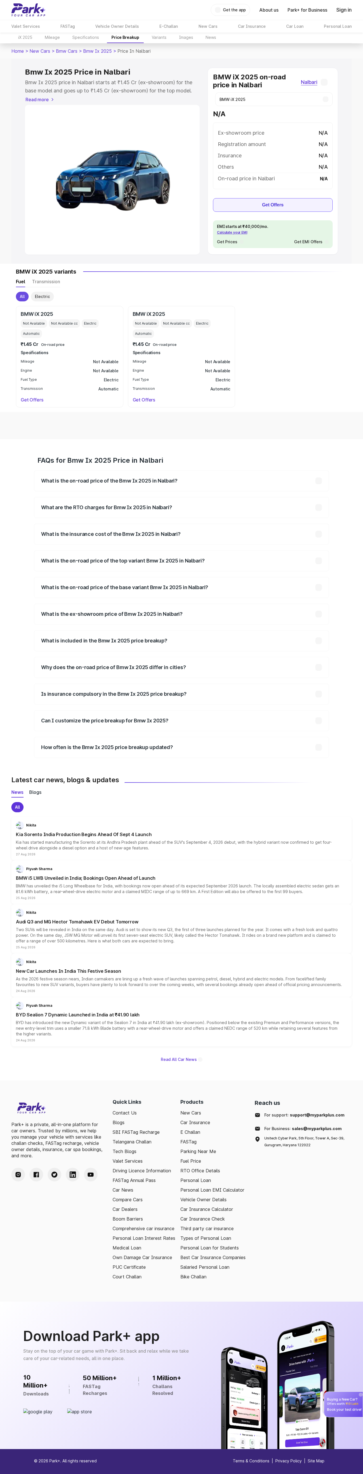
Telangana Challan (132, 1142)
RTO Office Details (200, 1170)
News (211, 37)
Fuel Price (190, 1161)
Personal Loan (195, 1180)
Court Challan (127, 1277)
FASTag (188, 1142)
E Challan (190, 1132)
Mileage (52, 37)
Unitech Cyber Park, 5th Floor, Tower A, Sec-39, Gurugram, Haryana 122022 (304, 1141)
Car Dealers (125, 1209)
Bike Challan (193, 1277)
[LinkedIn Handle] (72, 1174)
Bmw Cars (66, 51)
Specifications (85, 37)
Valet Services (128, 1161)
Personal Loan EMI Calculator (212, 1190)
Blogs (118, 1122)
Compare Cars (128, 1199)
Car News (123, 1190)
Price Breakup (125, 37)
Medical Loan (127, 1248)
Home (17, 51)
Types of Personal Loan (205, 1238)
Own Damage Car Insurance (142, 1257)
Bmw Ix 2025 (97, 51)
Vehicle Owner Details (203, 1199)
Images (186, 37)
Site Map (316, 1460)
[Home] (28, 9)
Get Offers (273, 204)
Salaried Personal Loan (204, 1267)
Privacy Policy (288, 1460)
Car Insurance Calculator (206, 1209)
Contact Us (125, 1113)
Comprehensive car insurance (143, 1228)
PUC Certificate (129, 1267)
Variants (159, 37)
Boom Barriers (128, 1219)
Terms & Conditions (251, 1460)
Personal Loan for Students (209, 1248)
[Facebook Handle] (36, 1174)
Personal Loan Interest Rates (144, 1238)
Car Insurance (195, 1122)
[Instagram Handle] (18, 1174)
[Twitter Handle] (54, 1174)
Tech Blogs (124, 1151)
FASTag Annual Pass (134, 1180)
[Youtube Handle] (91, 1174)
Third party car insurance (207, 1228)
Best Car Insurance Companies (213, 1257)
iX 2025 (25, 37)
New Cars (39, 51)
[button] (181, 838)
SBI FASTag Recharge (136, 1132)
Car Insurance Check (202, 1219)
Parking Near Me (198, 1151)
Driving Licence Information (142, 1170)
